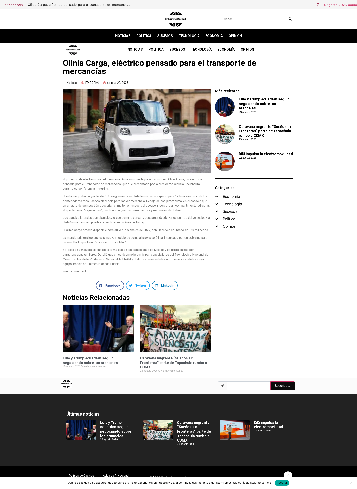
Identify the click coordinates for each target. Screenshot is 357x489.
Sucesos (165, 36)
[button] (110, 285)
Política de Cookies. (82, 475)
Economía (214, 36)
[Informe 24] (175, 19)
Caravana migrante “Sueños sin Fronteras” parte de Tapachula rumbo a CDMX (173, 362)
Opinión (235, 36)
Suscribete (283, 386)
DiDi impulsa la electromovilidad (266, 154)
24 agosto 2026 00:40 (339, 5)
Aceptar (282, 482)
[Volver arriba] (288, 475)
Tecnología (189, 36)
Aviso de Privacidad (116, 475)
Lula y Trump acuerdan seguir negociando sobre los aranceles (90, 360)
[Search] (290, 19)
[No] (350, 482)
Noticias (123, 36)
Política (143, 36)
